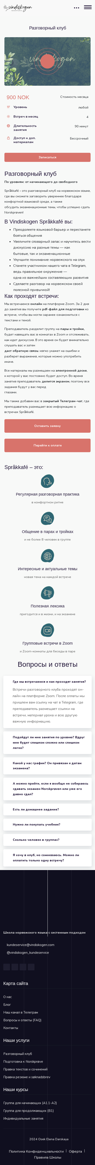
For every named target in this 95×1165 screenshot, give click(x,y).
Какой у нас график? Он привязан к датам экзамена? (47, 766)
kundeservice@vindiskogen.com (30, 945)
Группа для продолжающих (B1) (28, 1111)
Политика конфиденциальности (36, 1151)
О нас (7, 997)
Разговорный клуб (17, 1054)
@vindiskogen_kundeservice (28, 952)
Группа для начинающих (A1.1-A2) (30, 1103)
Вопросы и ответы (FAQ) (22, 1020)
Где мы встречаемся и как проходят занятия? (49, 682)
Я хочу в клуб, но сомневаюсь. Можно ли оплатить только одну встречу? (46, 858)
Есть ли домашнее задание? (36, 809)
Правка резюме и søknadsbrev (26, 1077)
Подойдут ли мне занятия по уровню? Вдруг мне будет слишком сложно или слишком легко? (49, 742)
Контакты (10, 1028)
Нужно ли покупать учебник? (36, 824)
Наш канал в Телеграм (20, 1012)
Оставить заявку (47, 426)
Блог (7, 1004)
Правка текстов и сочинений (25, 1069)
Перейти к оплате (48, 445)
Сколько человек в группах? (36, 840)
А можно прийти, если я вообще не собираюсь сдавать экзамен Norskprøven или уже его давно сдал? (50, 788)
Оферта (75, 1151)
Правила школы (47, 1157)
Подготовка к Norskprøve (23, 1061)
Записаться (47, 157)
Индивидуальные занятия (23, 1118)
